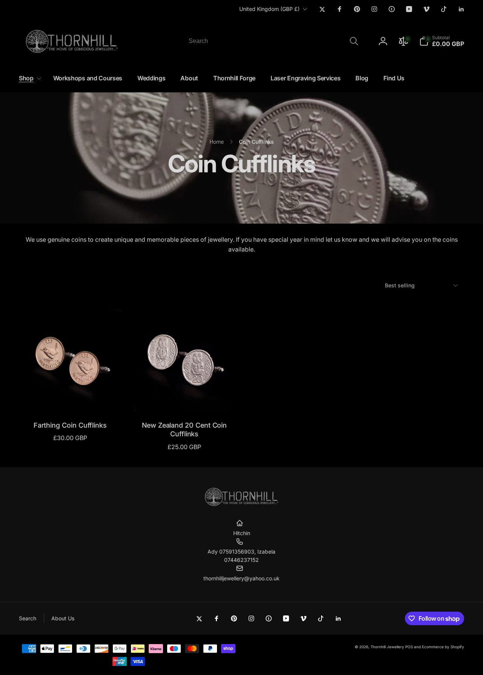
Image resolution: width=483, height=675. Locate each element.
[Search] (353, 41)
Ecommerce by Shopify (443, 646)
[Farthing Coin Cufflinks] (70, 397)
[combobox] (272, 41)
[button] (441, 41)
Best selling (400, 285)
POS (409, 646)
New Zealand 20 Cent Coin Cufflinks (184, 429)
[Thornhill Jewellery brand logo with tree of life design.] (241, 504)
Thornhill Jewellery (387, 646)
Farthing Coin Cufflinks (70, 425)
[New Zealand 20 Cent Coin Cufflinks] (185, 397)
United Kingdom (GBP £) (269, 9)
